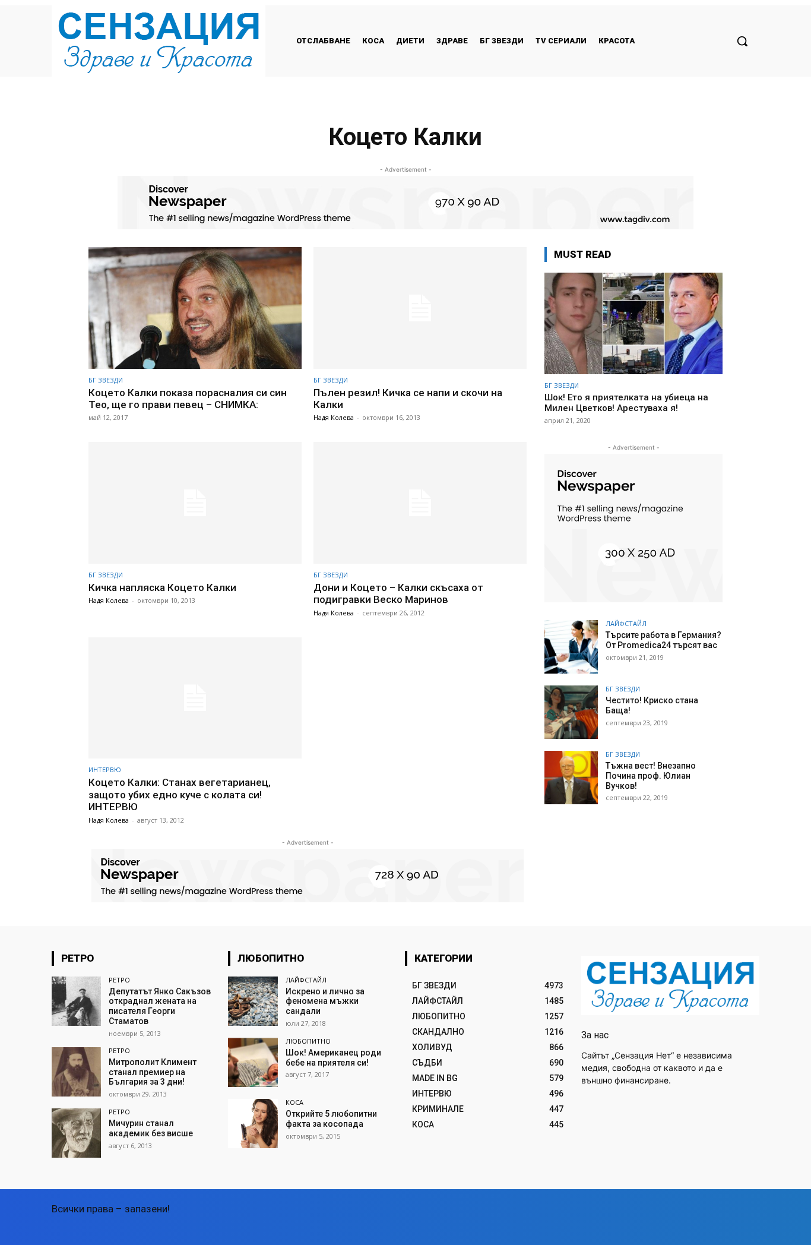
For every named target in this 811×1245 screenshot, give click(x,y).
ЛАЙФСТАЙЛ (626, 623)
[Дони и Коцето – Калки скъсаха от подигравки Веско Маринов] (420, 503)
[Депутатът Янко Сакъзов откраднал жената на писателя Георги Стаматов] (76, 1001)
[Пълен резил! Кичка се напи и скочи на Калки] (420, 308)
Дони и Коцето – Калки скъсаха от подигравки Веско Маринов (398, 593)
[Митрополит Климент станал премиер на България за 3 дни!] (76, 1072)
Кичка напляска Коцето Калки (162, 587)
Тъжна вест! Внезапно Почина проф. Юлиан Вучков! (651, 776)
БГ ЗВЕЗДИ (105, 380)
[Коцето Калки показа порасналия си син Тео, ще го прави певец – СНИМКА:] (195, 308)
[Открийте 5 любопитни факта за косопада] (252, 1123)
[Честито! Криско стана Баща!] (571, 712)
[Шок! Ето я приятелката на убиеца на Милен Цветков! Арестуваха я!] (633, 323)
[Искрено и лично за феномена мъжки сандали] (252, 1001)
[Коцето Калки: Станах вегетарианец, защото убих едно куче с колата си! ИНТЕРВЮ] (195, 698)
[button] (742, 41)
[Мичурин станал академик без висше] (76, 1133)
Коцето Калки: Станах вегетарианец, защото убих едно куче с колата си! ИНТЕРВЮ (179, 794)
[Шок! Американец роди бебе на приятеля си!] (252, 1062)
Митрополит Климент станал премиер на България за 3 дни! (153, 1072)
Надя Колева (333, 417)
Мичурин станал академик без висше (151, 1128)
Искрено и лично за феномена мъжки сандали (325, 1001)
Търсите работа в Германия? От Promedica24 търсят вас (663, 640)
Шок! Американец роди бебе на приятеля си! (333, 1057)
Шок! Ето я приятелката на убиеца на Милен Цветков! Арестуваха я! (626, 402)
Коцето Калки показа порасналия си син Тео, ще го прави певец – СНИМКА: (187, 398)
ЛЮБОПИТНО (308, 1041)
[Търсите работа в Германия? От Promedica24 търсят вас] (571, 647)
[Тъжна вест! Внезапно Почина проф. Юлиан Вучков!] (571, 777)
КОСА (294, 1102)
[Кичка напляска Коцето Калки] (195, 503)
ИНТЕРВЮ (104, 769)
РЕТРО (119, 980)
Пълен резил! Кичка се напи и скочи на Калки (407, 398)
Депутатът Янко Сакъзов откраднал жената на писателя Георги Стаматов (160, 1006)
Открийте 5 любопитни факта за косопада (331, 1119)
